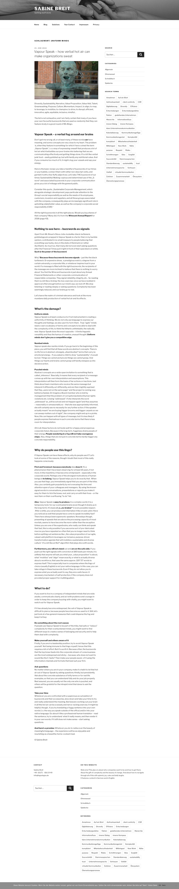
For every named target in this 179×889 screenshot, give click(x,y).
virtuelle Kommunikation (124, 172)
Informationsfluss (124, 119)
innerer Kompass (126, 124)
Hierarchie (110, 119)
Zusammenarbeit (123, 176)
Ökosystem (137, 176)
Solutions (56, 24)
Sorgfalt (131, 155)
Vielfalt (109, 172)
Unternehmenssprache (115, 168)
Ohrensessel (110, 74)
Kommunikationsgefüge (131, 133)
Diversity (123, 106)
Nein (164, 885)
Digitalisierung (111, 106)
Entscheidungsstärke (130, 111)
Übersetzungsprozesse (115, 181)
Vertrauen (131, 168)
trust (138, 163)
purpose (109, 150)
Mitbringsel (110, 146)
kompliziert (110, 141)
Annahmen (110, 98)
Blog (45, 24)
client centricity (129, 102)
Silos (123, 155)
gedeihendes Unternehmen (125, 115)
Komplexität (132, 137)
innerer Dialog (111, 124)
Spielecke (109, 83)
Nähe (132, 146)
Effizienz (133, 106)
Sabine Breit (52, 8)
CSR (139, 102)
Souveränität (111, 159)
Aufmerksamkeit (113, 102)
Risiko (127, 150)
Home (36, 24)
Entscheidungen (112, 111)
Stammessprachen (127, 159)
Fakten (109, 115)
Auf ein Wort (123, 98)
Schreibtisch (110, 79)
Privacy (96, 24)
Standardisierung (113, 163)
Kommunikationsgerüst (115, 137)
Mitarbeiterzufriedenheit (127, 141)
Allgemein (109, 69)
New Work (122, 146)
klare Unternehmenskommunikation (120, 128)
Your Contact (69, 24)
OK (160, 885)
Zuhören (109, 176)
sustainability (128, 163)
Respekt (119, 150)
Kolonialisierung (112, 133)
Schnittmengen (112, 155)
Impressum (83, 24)
